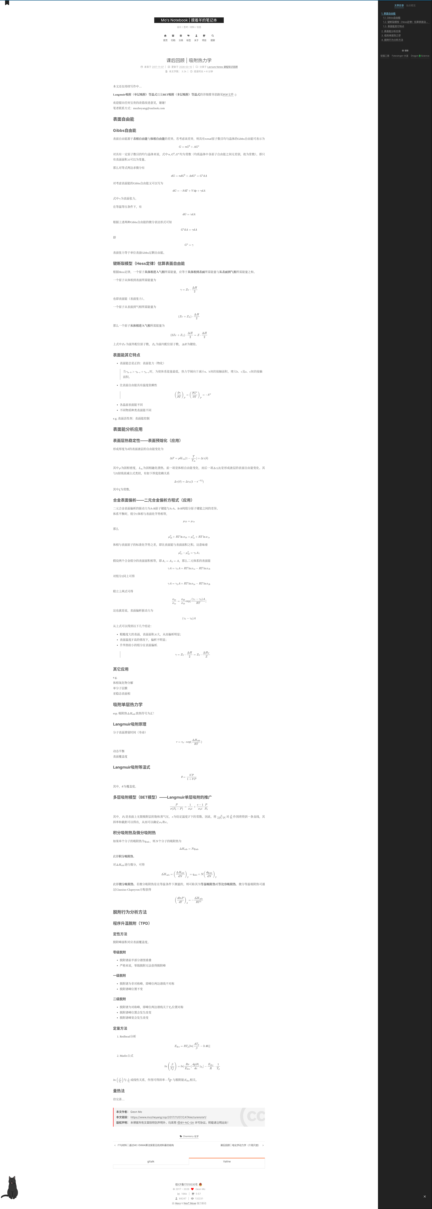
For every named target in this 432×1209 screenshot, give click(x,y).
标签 (188, 40)
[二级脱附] (263, 999)
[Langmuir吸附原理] (263, 723)
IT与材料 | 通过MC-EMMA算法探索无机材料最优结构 (145, 1145)
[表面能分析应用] (263, 429)
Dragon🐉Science (420, 55)
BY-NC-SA (187, 1122)
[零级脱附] (263, 952)
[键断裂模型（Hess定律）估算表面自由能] (263, 263)
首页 (165, 40)
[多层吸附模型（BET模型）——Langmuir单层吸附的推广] (263, 796)
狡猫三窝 (385, 55)
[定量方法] (263, 1028)
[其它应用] (263, 668)
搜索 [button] (213, 40)
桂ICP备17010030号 (186, 1184)
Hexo (178, 1203)
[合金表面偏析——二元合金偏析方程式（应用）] (263, 499)
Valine (227, 1161)
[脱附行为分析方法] (263, 912)
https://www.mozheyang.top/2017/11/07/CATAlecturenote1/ (168, 1117)
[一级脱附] (263, 975)
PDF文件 (228, 94)
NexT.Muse (190, 1203)
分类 (181, 40)
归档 (173, 40)
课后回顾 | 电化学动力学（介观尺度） (240, 1145)
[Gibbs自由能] (263, 130)
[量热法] (263, 1090)
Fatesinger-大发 (400, 55)
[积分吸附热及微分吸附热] (263, 832)
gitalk (150, 1161)
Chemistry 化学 (190, 1136)
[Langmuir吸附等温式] (263, 766)
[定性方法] (263, 933)
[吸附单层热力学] (263, 704)
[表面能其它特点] (263, 354)
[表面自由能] (263, 119)
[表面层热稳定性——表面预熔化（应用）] (263, 440)
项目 (204, 40)
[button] (425, 1196)
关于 (196, 40)
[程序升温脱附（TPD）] (263, 923)
